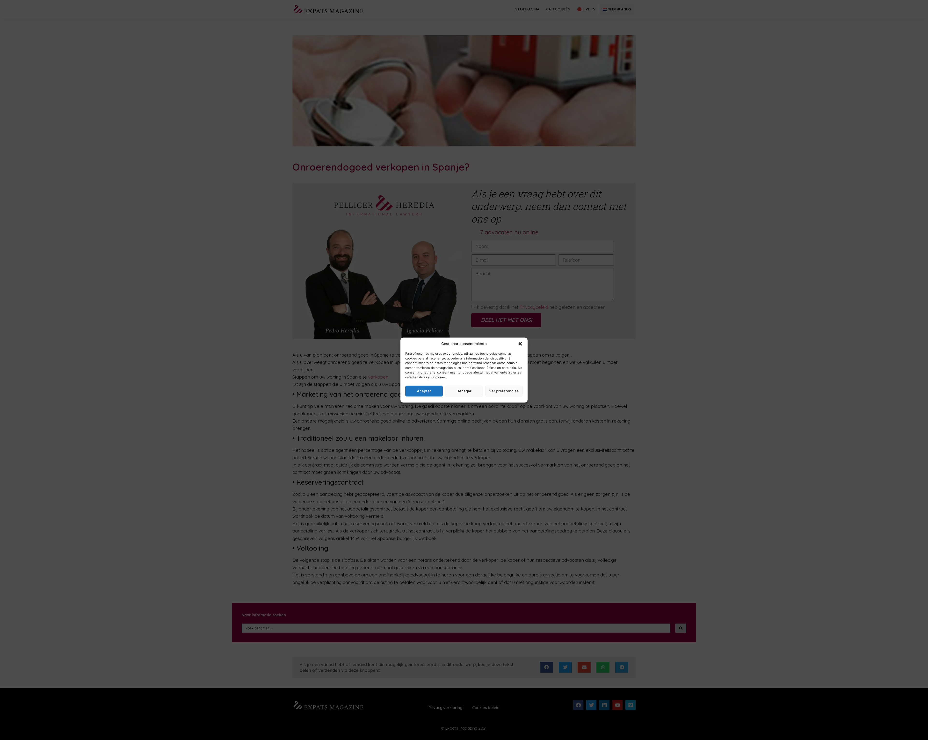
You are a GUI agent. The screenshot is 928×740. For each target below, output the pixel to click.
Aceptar (424, 391)
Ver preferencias (504, 391)
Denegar (464, 391)
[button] (520, 343)
